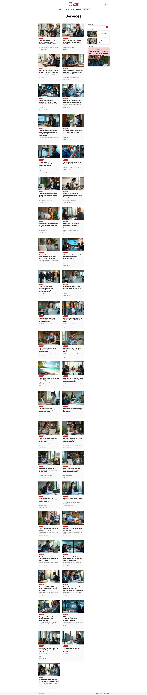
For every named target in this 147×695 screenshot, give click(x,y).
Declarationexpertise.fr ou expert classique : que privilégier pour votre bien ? (47, 42)
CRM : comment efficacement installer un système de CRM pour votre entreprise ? (72, 470)
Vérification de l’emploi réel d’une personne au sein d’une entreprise (72, 649)
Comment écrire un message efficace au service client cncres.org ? (48, 440)
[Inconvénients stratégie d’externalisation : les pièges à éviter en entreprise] (73, 546)
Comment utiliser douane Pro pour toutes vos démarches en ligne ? (48, 195)
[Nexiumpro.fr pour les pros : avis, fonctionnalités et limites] (73, 90)
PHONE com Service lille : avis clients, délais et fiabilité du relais (72, 320)
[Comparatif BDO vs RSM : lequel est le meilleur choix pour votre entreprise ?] (49, 576)
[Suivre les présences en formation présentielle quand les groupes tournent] (73, 183)
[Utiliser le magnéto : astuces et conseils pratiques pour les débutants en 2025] (73, 428)
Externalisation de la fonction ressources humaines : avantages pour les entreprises (73, 588)
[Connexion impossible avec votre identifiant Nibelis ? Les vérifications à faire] (49, 308)
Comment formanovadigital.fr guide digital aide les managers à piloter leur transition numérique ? (48, 133)
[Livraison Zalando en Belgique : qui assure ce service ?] (49, 518)
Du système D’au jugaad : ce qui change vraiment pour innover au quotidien (103, 34)
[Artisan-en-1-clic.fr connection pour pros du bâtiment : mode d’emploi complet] (73, 60)
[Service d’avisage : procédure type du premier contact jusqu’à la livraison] (73, 120)
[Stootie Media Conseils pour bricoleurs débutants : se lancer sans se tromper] (49, 338)
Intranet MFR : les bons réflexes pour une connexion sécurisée (49, 71)
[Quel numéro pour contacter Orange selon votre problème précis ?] (73, 338)
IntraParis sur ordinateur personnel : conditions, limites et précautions (48, 470)
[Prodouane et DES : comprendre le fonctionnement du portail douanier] (49, 151)
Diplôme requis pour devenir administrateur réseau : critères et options (72, 618)
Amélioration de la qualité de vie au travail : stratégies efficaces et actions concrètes (73, 380)
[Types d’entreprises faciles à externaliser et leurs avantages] (49, 669)
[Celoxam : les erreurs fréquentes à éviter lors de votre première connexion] (49, 244)
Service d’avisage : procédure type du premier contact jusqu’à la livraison (72, 132)
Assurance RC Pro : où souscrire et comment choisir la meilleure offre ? (49, 500)
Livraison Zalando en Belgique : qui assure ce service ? (48, 529)
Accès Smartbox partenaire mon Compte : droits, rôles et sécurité (72, 42)
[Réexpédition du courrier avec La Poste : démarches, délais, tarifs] (49, 213)
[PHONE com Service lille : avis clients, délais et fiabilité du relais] (73, 308)
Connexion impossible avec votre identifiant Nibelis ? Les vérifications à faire (48, 320)
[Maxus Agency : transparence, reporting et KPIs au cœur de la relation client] (92, 41)
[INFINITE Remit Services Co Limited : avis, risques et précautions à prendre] (99, 61)
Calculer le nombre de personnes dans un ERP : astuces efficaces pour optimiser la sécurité (46, 289)
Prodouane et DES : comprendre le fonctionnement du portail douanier (49, 163)
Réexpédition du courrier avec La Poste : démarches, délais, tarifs (48, 225)
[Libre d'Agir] (73, 4)
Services (41, 38)
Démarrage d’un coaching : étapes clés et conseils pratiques (71, 225)
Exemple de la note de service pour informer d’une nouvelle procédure (72, 410)
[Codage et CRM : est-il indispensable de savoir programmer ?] (49, 606)
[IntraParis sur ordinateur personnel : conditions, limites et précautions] (49, 458)
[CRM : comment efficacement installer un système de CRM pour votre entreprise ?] (73, 458)
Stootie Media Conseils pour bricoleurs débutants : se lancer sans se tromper (49, 350)
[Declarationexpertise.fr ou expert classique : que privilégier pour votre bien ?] (49, 30)
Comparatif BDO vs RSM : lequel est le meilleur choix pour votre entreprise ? (49, 588)
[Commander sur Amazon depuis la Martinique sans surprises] (49, 368)
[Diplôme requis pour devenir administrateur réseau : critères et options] (73, 606)
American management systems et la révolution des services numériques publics (48, 102)
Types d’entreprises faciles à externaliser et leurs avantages (49, 680)
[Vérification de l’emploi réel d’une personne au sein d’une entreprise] (73, 637)
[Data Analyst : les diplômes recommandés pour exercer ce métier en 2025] (49, 546)
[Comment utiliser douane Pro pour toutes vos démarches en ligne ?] (49, 183)
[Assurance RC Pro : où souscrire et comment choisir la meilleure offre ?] (49, 488)
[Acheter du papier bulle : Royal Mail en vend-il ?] (73, 518)
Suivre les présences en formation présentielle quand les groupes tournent (72, 195)
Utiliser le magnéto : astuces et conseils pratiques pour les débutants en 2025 (73, 440)
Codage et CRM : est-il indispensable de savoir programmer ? (46, 618)
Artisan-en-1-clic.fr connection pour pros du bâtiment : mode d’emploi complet (73, 72)
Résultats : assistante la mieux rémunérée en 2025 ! (72, 499)
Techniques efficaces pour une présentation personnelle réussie (48, 649)
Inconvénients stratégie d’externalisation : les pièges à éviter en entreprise (72, 558)
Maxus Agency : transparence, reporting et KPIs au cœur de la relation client (103, 41)
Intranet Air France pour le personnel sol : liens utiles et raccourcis (72, 288)
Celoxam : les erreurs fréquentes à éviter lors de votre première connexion (47, 256)
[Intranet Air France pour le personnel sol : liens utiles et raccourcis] (73, 276)
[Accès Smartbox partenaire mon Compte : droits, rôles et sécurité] (73, 30)
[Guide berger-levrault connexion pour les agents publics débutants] (49, 398)
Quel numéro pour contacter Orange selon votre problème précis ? (72, 350)
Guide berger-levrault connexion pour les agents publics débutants (47, 410)
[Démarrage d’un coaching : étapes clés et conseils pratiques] (73, 213)
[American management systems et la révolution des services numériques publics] (49, 90)
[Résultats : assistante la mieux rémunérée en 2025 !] (73, 488)
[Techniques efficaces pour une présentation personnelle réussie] (49, 637)
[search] (105, 4)
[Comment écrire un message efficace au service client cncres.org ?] (49, 428)
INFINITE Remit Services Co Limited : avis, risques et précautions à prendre (99, 53)
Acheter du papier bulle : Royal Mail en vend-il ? (72, 529)
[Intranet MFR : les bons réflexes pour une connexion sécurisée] (49, 60)
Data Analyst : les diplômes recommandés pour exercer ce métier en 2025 (48, 558)
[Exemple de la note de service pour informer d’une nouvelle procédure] (73, 398)
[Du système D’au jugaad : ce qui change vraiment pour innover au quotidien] (92, 34)
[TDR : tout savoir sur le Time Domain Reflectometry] (73, 151)
